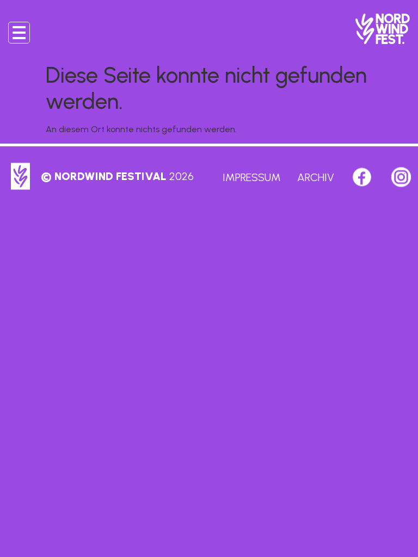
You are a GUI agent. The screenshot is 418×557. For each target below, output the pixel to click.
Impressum (252, 177)
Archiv (315, 177)
